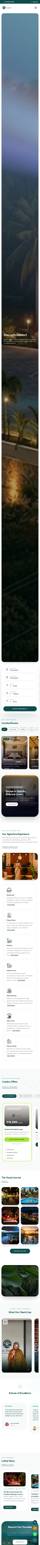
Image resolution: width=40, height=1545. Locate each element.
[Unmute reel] (28, 1369)
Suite (31, 729)
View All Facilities (10, 846)
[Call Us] (35, 1522)
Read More (11, 905)
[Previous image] (3, 752)
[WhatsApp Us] (35, 1534)
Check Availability (20, 709)
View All (4, 1181)
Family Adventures (25, 1096)
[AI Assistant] (34, 1540)
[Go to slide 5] (16, 738)
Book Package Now (17, 1141)
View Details (17, 1145)
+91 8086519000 (9, 1)
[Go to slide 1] (12, 738)
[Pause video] (20, 1280)
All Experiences (9, 1096)
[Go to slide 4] (15, 738)
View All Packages (9, 1087)
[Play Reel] (16, 1345)
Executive (13, 729)
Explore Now (12, 804)
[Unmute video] (34, 1292)
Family (23, 729)
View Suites (20, 1542)
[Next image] (25, 752)
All (4, 729)
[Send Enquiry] (35, 1528)
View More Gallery (20, 1251)
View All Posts (7, 1464)
